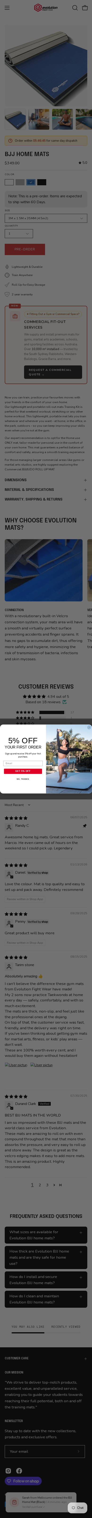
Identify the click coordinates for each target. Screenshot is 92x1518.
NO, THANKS (23, 779)
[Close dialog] (89, 727)
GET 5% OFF (23, 771)
